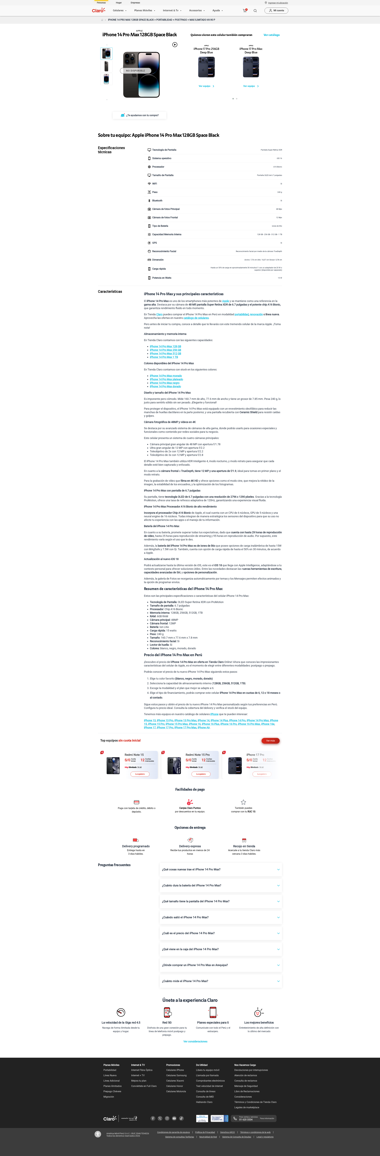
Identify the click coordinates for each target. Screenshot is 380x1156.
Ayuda (216, 10)
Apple (225, 301)
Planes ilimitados (112, 1086)
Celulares (118, 10)
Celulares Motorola (176, 1091)
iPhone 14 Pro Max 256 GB (165, 349)
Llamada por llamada (207, 1075)
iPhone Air (204, 727)
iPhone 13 (150, 720)
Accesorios (195, 10)
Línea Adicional (111, 1080)
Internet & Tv (170, 10)
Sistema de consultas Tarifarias (179, 1137)
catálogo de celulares (196, 317)
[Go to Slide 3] (106, 79)
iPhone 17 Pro (165, 727)
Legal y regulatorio (265, 1137)
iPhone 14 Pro (237, 720)
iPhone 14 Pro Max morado (166, 375)
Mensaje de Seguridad (246, 1086)
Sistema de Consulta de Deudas (236, 1137)
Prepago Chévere (112, 1091)
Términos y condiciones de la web (255, 1132)
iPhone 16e (267, 723)
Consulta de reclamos (245, 1080)
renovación (256, 314)
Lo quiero (140, 774)
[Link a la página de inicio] (102, 20)
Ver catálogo (272, 35)
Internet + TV (138, 1075)
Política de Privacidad (205, 1132)
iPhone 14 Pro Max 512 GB (165, 353)
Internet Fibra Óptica (141, 1070)
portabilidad (242, 314)
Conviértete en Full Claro (144, 1086)
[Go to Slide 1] (106, 53)
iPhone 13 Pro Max (185, 720)
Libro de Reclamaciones (246, 1091)
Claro (159, 314)
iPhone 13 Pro (165, 720)
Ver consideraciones (195, 1041)
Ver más (270, 740)
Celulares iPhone (175, 1070)
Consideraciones (243, 1096)
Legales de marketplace (246, 1107)
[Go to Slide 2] (106, 66)
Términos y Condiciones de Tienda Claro (255, 1102)
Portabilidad (109, 1070)
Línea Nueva (110, 1075)
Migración (108, 1096)
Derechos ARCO (227, 1132)
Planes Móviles (143, 10)
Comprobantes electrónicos (210, 1080)
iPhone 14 (203, 720)
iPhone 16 (195, 723)
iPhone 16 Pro (228, 723)
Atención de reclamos (245, 1075)
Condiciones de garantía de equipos (173, 1132)
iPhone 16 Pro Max (249, 723)
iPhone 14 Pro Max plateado (166, 379)
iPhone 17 (150, 727)
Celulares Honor (174, 1086)
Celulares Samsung (176, 1075)
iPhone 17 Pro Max (185, 727)
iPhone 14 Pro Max (258, 720)
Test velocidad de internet (209, 1086)
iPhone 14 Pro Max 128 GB (165, 346)
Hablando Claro (204, 1102)
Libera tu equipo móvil (207, 1070)
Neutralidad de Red (208, 1137)
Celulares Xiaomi (175, 1080)
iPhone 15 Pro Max (177, 723)
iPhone (214, 714)
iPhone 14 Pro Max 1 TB (164, 357)
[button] (278, 2)
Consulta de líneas (205, 1091)
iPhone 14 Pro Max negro (164, 382)
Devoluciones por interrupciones (251, 1070)
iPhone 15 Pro (156, 723)
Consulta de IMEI (205, 1096)
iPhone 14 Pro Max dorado (165, 386)
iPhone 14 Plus (219, 720)
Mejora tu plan (138, 1080)
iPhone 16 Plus (210, 723)
